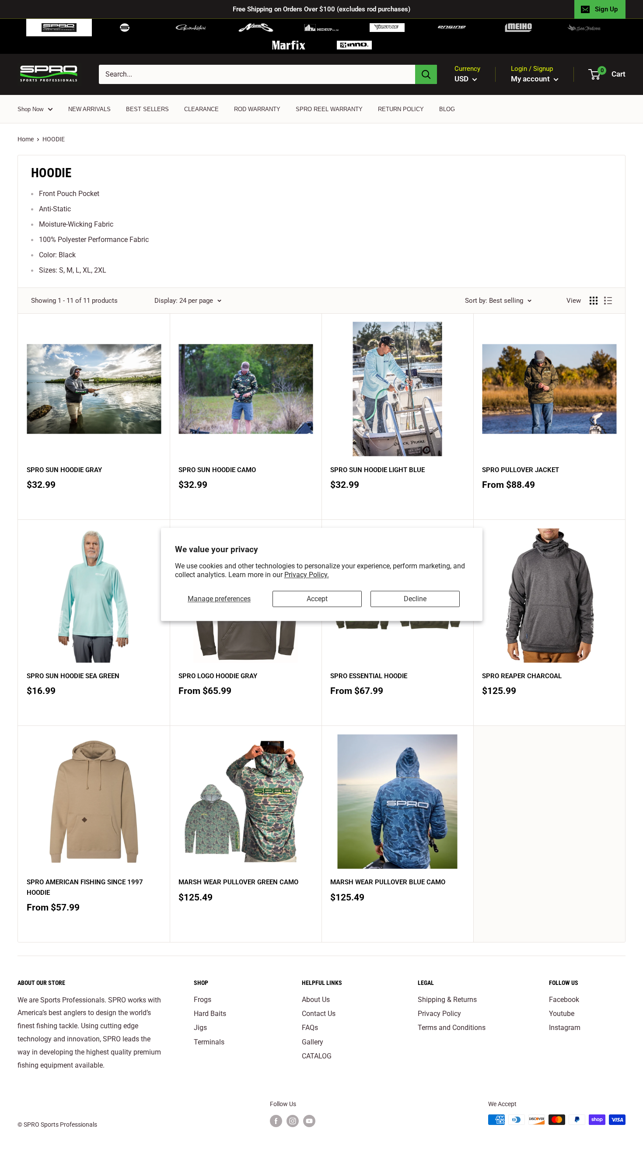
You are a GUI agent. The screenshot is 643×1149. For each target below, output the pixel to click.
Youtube (561, 1013)
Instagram (564, 1027)
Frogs (202, 999)
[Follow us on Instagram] (293, 1120)
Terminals (209, 1042)
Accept (317, 599)
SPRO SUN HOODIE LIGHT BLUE (377, 470)
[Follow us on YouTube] (309, 1120)
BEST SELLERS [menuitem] (147, 109)
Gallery (312, 1042)
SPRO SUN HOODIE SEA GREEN (73, 676)
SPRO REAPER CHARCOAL (522, 676)
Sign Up (606, 9)
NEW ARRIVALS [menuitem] (89, 109)
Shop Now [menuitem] (30, 109)
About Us (316, 999)
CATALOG (317, 1056)
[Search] (426, 74)
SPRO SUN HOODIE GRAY (64, 470)
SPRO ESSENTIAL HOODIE (368, 676)
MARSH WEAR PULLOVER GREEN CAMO (238, 882)
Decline (415, 599)
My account (531, 78)
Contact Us (318, 1013)
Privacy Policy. (306, 575)
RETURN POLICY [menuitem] (401, 109)
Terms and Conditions (452, 1027)
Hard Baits (210, 1013)
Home (25, 139)
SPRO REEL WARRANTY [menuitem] (329, 109)
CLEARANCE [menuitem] (201, 109)
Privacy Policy (439, 1013)
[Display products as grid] (594, 301)
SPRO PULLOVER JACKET (520, 470)
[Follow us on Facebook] (276, 1120)
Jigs (200, 1027)
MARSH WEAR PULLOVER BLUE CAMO (387, 882)
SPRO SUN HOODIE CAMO (217, 470)
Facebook (564, 999)
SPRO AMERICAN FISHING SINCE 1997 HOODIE (85, 887)
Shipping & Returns (447, 999)
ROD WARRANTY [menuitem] (257, 109)
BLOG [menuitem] (447, 109)
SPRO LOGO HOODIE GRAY (217, 676)
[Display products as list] (608, 301)
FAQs (310, 1027)
